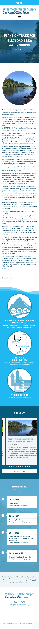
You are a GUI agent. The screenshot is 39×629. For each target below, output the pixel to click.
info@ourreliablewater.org (21, 583)
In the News (10, 278)
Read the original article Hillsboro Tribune (13, 269)
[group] (19, 441)
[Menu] (19, 17)
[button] (9, 467)
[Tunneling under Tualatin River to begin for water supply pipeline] (19, 441)
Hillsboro (4, 278)
